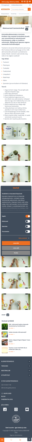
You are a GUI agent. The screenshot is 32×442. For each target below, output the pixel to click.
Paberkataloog (7, 399)
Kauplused (6, 5)
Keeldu (16, 252)
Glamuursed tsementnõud (24, 13)
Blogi (3, 396)
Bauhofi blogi (14, 13)
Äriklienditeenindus (16, 5)
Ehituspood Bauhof (5, 13)
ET (30, 5)
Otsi (29, 9)
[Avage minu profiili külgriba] (20, 440)
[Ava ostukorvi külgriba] (29, 439)
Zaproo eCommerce (16, 435)
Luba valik (16, 248)
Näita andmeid (23, 238)
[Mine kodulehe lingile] (5, 9)
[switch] (27, 221)
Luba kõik (16, 243)
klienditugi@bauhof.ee (9, 388)
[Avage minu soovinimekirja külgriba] (11, 440)
